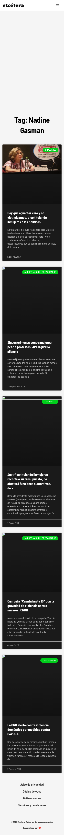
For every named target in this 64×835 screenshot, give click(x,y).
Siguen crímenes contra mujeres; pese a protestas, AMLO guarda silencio (29, 347)
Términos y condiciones (32, 805)
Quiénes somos (32, 798)
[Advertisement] (32, 72)
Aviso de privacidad (32, 784)
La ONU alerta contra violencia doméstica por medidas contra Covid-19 (28, 729)
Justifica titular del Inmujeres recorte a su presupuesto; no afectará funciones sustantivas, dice (29, 481)
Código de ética (32, 791)
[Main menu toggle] (58, 5)
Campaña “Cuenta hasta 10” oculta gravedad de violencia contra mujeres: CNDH (30, 605)
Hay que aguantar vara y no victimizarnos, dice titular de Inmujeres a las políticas (27, 217)
